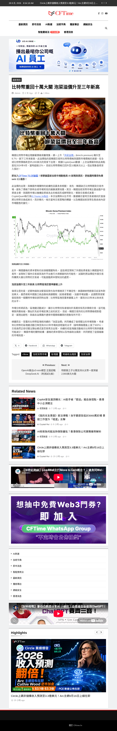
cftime (25, 354)
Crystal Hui (44, 424)
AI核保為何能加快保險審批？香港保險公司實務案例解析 (69, 431)
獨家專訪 (74, 24)
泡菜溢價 (68, 155)
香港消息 (68, 32)
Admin (17, 93)
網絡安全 (87, 24)
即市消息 (36, 24)
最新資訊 (23, 24)
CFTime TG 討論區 (28, 176)
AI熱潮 (48, 24)
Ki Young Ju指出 (39, 196)
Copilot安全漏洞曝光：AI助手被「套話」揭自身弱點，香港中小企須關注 (69, 3)
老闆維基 (44, 408)
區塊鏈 (54, 354)
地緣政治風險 (69, 354)
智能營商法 (48, 32)
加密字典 (61, 24)
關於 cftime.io (75, 725)
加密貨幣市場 (40, 354)
